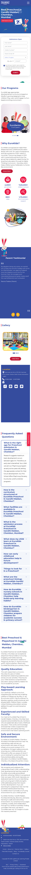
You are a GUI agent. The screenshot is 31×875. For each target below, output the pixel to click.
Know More (7, 171)
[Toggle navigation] (28, 3)
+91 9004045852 (8, 379)
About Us (10, 849)
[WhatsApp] (21, 386)
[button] (14, 135)
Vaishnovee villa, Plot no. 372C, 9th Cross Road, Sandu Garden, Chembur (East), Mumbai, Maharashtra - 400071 (15, 374)
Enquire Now (29, 439)
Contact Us (15, 853)
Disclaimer (23, 864)
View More (15, 358)
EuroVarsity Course (23, 851)
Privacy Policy (14, 864)
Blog (15, 851)
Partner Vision (19, 849)
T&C (7, 864)
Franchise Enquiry (7, 851)
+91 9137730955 (16, 379)
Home (4, 849)
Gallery (26, 849)
